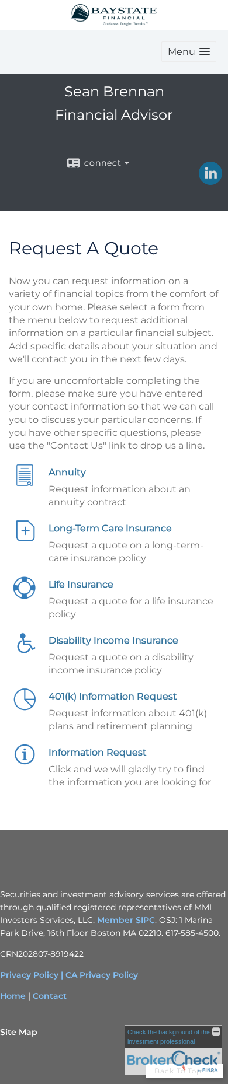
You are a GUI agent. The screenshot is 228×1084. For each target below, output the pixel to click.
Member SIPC (126, 920)
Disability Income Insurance (113, 640)
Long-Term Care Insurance (110, 528)
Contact (50, 996)
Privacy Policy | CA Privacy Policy (69, 975)
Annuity (67, 472)
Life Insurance (81, 584)
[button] (188, 51)
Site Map (18, 1032)
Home (13, 996)
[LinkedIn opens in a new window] (210, 181)
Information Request (98, 752)
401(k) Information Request (113, 696)
